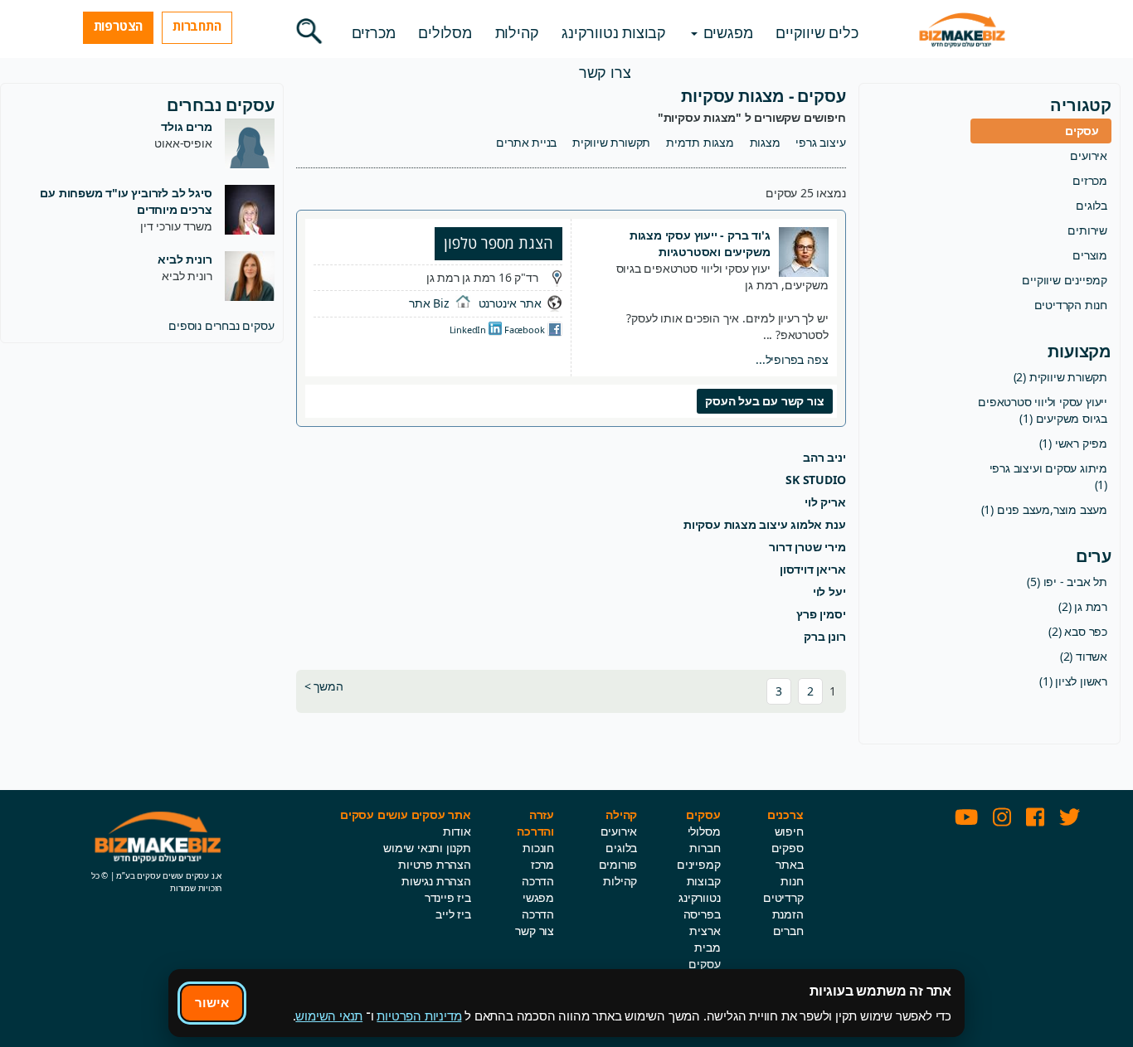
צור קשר (534, 930)
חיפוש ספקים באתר (787, 847)
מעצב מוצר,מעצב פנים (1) (1044, 509)
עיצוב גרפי (820, 142)
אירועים (1088, 155)
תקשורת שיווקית (611, 142)
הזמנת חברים (788, 922)
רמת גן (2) (1082, 606)
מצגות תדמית (700, 142)
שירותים (1087, 230)
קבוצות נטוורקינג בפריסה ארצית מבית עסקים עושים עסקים (699, 939)
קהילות (517, 32)
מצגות (765, 142)
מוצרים (1089, 255)
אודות (457, 831)
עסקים (1082, 130)
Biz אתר (429, 303)
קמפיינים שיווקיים (1064, 280)
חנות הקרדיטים (1070, 305)
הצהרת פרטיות (434, 864)
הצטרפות (118, 25)
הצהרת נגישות (436, 881)
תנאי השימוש (328, 1015)
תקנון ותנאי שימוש (427, 848)
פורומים (618, 864)
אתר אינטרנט (510, 303)
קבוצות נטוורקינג (614, 32)
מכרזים (374, 32)
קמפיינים (698, 864)
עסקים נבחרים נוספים (221, 325)
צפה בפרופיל (792, 359)
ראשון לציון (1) (1073, 681)
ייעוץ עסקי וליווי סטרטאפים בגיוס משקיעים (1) (1042, 410)
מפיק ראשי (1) (1073, 443)
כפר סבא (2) (1077, 631)
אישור (212, 1002)
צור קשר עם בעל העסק (764, 401)
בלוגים (1091, 205)
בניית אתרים (526, 142)
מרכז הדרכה (538, 872)
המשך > (323, 686)
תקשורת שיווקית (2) (1060, 377)
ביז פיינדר (448, 897)
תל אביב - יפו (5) (1067, 581)
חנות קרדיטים (783, 889)
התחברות (197, 25)
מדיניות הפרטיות (419, 1015)
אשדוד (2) (1083, 656)
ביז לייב (452, 914)
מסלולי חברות (704, 839)
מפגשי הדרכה (538, 905)
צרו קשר (605, 72)
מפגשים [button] (726, 32)
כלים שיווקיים (817, 32)
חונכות (538, 848)
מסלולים (445, 32)
